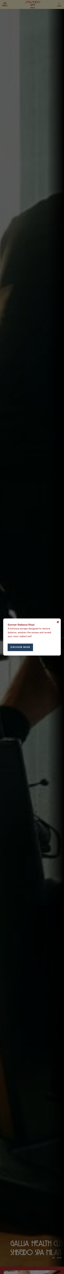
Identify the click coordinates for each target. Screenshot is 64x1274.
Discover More (20, 647)
